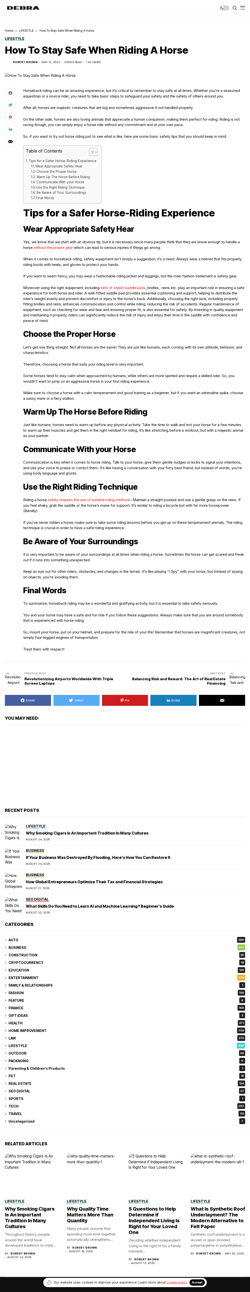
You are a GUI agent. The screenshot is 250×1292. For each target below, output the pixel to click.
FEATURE (126, 1000)
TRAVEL (126, 1114)
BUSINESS (126, 947)
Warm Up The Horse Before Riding (63, 177)
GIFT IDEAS (126, 1015)
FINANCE (126, 1008)
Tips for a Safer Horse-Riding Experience (62, 161)
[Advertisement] (125, 766)
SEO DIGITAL (126, 1091)
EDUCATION (126, 970)
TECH (126, 1106)
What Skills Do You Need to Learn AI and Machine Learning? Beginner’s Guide (100, 906)
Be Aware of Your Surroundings (61, 192)
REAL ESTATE (126, 1083)
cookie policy (177, 1282)
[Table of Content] (93, 152)
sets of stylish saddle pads (123, 287)
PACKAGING (126, 1061)
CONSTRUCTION (126, 955)
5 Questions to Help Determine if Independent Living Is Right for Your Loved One (154, 1220)
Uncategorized (126, 1121)
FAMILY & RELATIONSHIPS (126, 985)
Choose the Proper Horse (56, 172)
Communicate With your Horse (60, 182)
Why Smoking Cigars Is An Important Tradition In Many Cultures (87, 833)
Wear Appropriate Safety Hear (58, 166)
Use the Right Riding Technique (60, 187)
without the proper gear (53, 247)
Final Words (45, 198)
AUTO (126, 940)
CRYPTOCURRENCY (126, 963)
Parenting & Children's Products (126, 1068)
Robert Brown (25, 62)
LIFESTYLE (26, 30)
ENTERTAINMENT (126, 978)
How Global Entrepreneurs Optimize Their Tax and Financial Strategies (94, 881)
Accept (197, 1282)
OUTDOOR (126, 1053)
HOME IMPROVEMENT (126, 1031)
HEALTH (126, 1023)
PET (126, 1076)
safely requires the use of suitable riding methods (89, 499)
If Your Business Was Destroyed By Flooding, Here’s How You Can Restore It (98, 857)
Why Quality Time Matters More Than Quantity (90, 1215)
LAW (126, 1038)
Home (9, 30)
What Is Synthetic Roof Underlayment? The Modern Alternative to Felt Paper (218, 1217)
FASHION (126, 993)
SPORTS (126, 1099)
